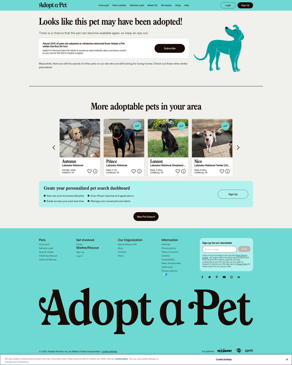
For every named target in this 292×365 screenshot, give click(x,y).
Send (244, 249)
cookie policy (121, 359)
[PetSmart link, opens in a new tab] (224, 350)
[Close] (287, 359)
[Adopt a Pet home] (53, 5)
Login (228, 5)
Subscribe (170, 48)
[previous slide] (54, 147)
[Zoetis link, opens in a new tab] (249, 350)
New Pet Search (146, 216)
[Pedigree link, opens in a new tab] (238, 350)
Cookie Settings (109, 351)
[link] (137, 5)
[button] (80, 147)
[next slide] (238, 147)
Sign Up (245, 5)
